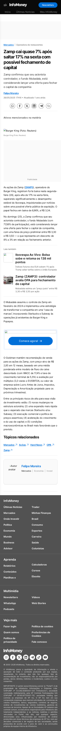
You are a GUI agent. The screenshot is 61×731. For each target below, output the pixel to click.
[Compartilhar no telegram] (41, 106)
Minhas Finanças (41, 512)
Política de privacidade (10, 640)
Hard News (36, 444)
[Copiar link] (48, 106)
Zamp (7, 450)
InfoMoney (11, 501)
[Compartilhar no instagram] (6, 657)
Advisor (8, 548)
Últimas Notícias (25, 11)
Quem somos (11, 632)
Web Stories (39, 603)
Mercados (9, 44)
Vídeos (36, 597)
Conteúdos (10, 571)
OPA (49, 444)
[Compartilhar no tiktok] (38, 657)
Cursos (36, 570)
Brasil (35, 518)
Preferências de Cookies (41, 634)
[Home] (18, 5)
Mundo (8, 536)
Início (8, 11)
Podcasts (9, 609)
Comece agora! (28, 340)
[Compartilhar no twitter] (27, 106)
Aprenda (10, 559)
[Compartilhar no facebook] (19, 106)
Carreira (36, 536)
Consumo (37, 524)
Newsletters (48, 5)
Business (9, 542)
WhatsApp (10, 603)
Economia (9, 530)
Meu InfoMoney (48, 11)
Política (8, 524)
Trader (36, 507)
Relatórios (9, 565)
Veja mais (10, 620)
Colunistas (38, 548)
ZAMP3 (29, 187)
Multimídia (11, 591)
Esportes (37, 530)
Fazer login (10, 626)
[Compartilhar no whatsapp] (12, 106)
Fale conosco (39, 641)
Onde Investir (11, 518)
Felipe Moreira (11, 93)
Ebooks (36, 576)
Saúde (35, 542)
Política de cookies (42, 626)
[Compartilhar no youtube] (45, 657)
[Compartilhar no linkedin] (34, 106)
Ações (22, 444)
